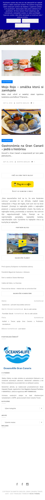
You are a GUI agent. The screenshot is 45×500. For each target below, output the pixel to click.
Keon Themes (35, 494)
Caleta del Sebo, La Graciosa (11, 283)
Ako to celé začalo (30, 309)
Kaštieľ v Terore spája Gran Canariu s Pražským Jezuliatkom (22, 322)
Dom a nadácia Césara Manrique (13, 277)
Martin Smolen (22, 103)
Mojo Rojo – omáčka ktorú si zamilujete (22, 88)
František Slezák (7, 313)
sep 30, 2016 (8, 162)
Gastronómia (7, 81)
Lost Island (21, 329)
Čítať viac (22, 25)
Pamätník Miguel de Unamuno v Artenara (16, 272)
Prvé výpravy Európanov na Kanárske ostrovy (17, 266)
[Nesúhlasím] (42, 15)
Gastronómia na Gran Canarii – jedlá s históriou (22, 147)
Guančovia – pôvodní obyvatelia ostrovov (16, 305)
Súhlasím (14, 21)
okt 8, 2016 (7, 103)
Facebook (17, 484)
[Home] (18, 42)
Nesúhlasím (30, 21)
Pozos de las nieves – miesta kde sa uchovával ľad (19, 288)
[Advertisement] (22, 453)
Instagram (27, 484)
